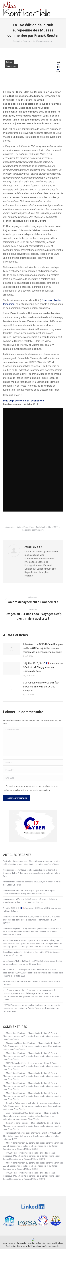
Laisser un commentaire (33, 530)
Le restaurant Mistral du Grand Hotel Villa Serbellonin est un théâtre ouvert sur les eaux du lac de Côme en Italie (32, 962)
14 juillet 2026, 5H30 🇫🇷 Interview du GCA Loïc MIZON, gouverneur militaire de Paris (43, 667)
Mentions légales (54, 1243)
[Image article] (11, 649)
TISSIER (9, 1063)
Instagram (8, 304)
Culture (9, 62)
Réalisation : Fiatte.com (16, 1246)
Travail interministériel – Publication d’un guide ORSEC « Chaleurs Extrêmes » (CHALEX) (31, 953)
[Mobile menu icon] (60, 9)
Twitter (57, 300)
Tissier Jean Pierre (14, 1043)
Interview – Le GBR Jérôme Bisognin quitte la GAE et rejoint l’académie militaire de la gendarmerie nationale (43, 648)
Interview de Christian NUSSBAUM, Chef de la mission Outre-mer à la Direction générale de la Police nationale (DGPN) (32, 1136)
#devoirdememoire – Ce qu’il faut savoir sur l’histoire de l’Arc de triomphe (41, 686)
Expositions (11, 66)
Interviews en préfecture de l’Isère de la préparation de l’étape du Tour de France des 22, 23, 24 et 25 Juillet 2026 (31, 900)
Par (40, 527)
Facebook (46, 300)
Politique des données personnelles (44, 1246)
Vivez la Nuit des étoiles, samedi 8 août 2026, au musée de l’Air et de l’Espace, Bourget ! (31, 883)
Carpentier (10, 1123)
